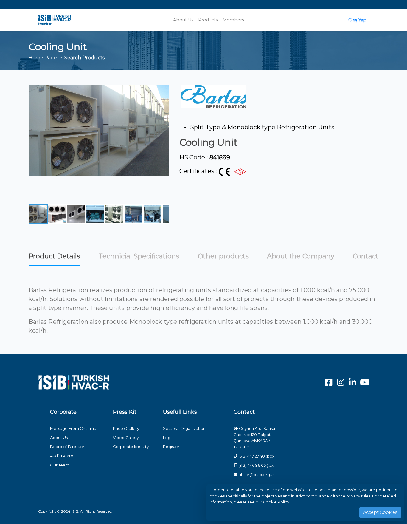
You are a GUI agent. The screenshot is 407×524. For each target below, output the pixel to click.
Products (208, 20)
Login (168, 437)
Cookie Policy (276, 502)
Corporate (63, 412)
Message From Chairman (74, 428)
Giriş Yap (357, 20)
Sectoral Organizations (185, 428)
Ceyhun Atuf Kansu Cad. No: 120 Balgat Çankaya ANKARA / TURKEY (254, 437)
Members (233, 20)
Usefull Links (180, 412)
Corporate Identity (131, 446)
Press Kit (124, 412)
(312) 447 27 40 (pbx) (256, 456)
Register (171, 446)
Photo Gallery (126, 428)
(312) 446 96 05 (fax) (256, 465)
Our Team (59, 465)
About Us (183, 20)
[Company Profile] (213, 96)
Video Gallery (126, 437)
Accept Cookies (380, 512)
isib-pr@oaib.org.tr (255, 474)
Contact (244, 412)
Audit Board (61, 455)
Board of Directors (68, 446)
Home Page (43, 58)
